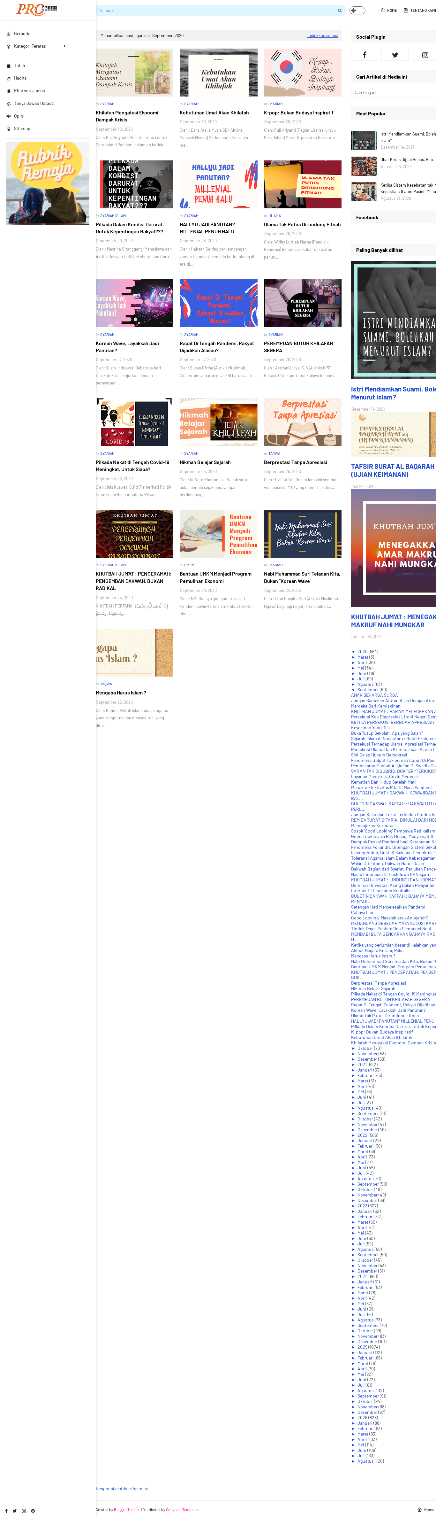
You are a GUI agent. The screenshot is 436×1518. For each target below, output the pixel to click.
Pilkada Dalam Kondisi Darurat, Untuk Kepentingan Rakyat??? (130, 227)
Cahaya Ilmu (363, 912)
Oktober (365, 1048)
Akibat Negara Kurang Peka (377, 950)
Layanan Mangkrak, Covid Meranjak (385, 776)
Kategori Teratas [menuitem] (30, 46)
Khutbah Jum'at (29, 90)
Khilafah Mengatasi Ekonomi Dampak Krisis (127, 115)
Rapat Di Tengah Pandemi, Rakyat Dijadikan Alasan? (217, 346)
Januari (365, 1070)
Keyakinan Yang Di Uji (372, 727)
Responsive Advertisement (122, 1488)
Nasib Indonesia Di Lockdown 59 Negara (390, 874)
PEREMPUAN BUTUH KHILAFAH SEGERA (298, 346)
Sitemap (22, 128)
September (368, 689)
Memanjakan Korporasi (373, 825)
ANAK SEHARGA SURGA (374, 695)
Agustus (366, 684)
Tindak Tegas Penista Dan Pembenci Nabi (391, 928)
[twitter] (15, 1511)
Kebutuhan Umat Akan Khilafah (214, 112)
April (362, 662)
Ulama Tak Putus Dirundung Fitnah (302, 224)
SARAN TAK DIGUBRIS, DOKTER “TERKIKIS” (393, 771)
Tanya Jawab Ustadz (34, 103)
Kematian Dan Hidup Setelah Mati (383, 782)
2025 (362, 1347)
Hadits (20, 78)
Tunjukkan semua (322, 35)
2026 (362, 1417)
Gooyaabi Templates (182, 1509)
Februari (366, 1075)
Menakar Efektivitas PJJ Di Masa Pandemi (391, 787)
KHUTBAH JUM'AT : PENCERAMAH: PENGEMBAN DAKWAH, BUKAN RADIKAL (134, 580)
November (368, 1053)
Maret (363, 657)
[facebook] (6, 1511)
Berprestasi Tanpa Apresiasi (295, 462)
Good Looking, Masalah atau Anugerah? (389, 917)
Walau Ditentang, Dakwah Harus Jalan (387, 863)
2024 (363, 1276)
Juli (361, 678)
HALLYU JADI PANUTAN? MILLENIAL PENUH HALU (207, 227)
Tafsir (20, 65)
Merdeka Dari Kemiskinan (376, 706)
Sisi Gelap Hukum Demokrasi (379, 754)
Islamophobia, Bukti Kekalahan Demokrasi (392, 852)
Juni (362, 673)
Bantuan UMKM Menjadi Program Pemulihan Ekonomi (216, 577)
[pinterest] (33, 1511)
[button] (357, 10)
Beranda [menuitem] (22, 33)
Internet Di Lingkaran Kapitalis (380, 890)
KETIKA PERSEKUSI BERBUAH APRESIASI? (392, 722)
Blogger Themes (127, 1509)
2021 (362, 1064)
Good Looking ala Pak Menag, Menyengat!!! (392, 836)
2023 (362, 1205)
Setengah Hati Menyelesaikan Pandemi (388, 907)
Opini (19, 116)
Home (392, 10)
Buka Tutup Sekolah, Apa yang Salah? (387, 733)
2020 (363, 651)
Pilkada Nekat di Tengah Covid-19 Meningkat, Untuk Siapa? (132, 465)
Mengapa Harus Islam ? (121, 692)
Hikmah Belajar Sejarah (205, 462)
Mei (361, 667)
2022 (363, 1135)
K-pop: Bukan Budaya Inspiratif (299, 112)
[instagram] (24, 1511)
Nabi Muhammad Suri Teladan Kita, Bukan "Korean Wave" (302, 577)
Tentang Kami (423, 10)
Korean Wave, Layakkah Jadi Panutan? (127, 346)
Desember (367, 1059)
